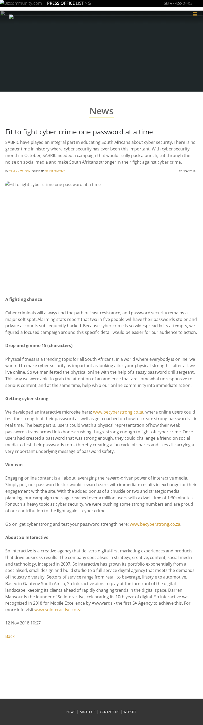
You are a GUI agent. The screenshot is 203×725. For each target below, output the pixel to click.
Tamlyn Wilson (19, 171)
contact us (109, 712)
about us (87, 712)
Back (10, 636)
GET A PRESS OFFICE (178, 3)
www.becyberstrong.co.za (118, 412)
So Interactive (55, 171)
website (129, 712)
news (70, 712)
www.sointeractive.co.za (57, 610)
